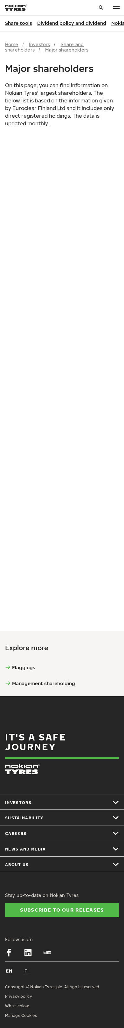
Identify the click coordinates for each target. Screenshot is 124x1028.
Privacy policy (18, 996)
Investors (39, 44)
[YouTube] (47, 953)
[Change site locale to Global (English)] (9, 971)
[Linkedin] (28, 953)
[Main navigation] (116, 7)
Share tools (18, 23)
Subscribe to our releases (62, 910)
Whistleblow (17, 1006)
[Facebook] (9, 953)
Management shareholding (43, 683)
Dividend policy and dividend (71, 23)
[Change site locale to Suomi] (27, 971)
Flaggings (23, 667)
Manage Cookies (21, 1015)
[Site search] (101, 7)
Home (11, 44)
